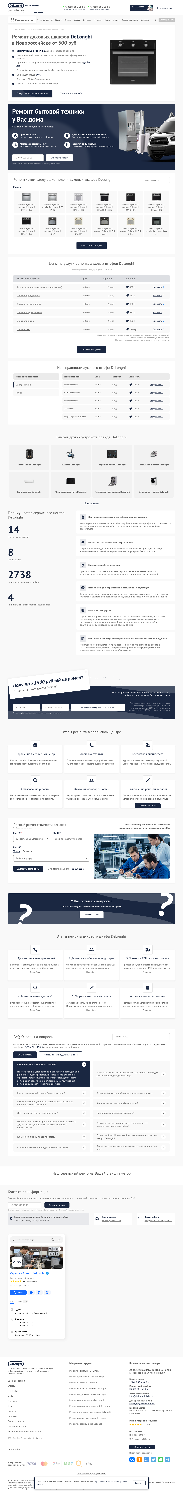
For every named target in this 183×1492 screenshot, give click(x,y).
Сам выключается (72, 392)
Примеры (13, 1390)
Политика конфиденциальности (91, 1473)
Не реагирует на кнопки (75, 416)
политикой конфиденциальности (48, 713)
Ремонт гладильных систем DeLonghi (88, 1394)
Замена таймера (25, 320)
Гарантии (98, 20)
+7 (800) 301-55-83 (75, 7)
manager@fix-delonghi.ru (142, 1403)
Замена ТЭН (23, 329)
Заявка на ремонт (130, 20)
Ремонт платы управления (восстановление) (39, 287)
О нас (67, 20)
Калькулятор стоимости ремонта (24, 1431)
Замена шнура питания (29, 304)
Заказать (157, 286)
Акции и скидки (112, 20)
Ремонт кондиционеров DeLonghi (86, 1400)
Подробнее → (156, 384)
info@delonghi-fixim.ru (141, 1396)
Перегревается (71, 400)
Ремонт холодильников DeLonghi (86, 1423)
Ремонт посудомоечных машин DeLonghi (90, 1411)
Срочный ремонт (45, 20)
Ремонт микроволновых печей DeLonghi (90, 1406)
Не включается (71, 384)
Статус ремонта (167, 19)
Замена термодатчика (28, 295)
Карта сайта (14, 1449)
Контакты (145, 20)
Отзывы (77, 20)
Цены (57, 20)
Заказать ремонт (26, 869)
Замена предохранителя (29, 312)
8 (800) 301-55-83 (138, 1388)
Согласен (139, 1483)
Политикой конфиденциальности (71, 1210)
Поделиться (132, 1459)
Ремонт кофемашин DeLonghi (84, 1370)
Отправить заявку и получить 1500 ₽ (97, 707)
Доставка (87, 20)
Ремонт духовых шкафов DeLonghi (87, 1376)
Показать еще (91, 503)
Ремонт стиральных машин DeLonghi (88, 1417)
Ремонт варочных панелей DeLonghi (87, 1388)
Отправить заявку (59, 157)
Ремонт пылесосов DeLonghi (83, 1382)
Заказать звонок (91, 914)
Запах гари (69, 408)
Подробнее (35, 972)
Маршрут (20, 1292)
